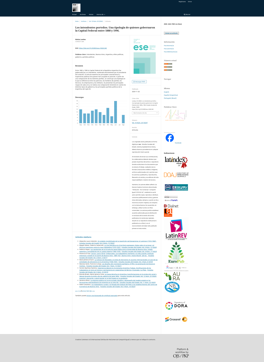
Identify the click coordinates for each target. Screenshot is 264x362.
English (166, 92)
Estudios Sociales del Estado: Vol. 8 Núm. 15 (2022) (96, 243)
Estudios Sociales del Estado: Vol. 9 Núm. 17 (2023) (139, 251)
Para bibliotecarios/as (170, 52)
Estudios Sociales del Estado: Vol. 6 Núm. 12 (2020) (139, 247)
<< (76, 291)
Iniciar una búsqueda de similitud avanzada (102, 296)
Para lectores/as (169, 45)
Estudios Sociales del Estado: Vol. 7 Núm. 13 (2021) (103, 266)
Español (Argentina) (171, 95)
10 (90, 291)
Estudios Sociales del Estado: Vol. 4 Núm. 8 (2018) (136, 262)
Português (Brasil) (170, 98)
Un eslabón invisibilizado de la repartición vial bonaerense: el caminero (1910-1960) (127, 241)
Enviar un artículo (171, 33)
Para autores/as (169, 49)
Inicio (77, 21)
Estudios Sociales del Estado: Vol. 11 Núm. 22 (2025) (138, 282)
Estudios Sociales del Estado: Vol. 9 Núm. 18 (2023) (117, 287)
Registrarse (182, 1)
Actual (74, 14)
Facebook (178, 143)
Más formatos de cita (140, 113)
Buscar (187, 14)
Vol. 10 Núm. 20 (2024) (96, 21)
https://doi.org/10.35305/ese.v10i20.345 (93, 48)
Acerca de (100, 14)
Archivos (83, 14)
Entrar (190, 1)
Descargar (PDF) (140, 82)
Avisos (91, 14)
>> (94, 291)
